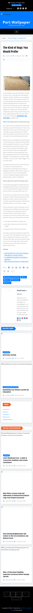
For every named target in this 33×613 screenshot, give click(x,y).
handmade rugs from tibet (12, 277)
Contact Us (6, 409)
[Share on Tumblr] (4, 271)
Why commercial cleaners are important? (16, 261)
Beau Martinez (10, 465)
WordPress (23, 608)
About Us (5, 412)
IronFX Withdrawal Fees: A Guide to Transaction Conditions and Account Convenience (15, 460)
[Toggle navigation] (16, 31)
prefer (7, 280)
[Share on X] (12, 267)
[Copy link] (12, 271)
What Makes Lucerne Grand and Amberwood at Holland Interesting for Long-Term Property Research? (16, 495)
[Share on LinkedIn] (16, 267)
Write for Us (6, 417)
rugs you (8, 282)
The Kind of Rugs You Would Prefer (17, 38)
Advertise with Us (8, 419)
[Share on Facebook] (8, 267)
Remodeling (16, 280)
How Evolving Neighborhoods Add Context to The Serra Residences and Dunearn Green (15, 536)
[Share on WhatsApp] (19, 267)
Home (4, 38)
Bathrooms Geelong (9, 355)
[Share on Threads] (8, 271)
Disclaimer (6, 414)
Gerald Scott (9, 56)
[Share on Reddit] (27, 267)
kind (24, 277)
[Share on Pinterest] (23, 267)
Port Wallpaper (16, 22)
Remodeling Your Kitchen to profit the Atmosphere (16, 391)
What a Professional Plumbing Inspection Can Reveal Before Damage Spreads (16, 574)
